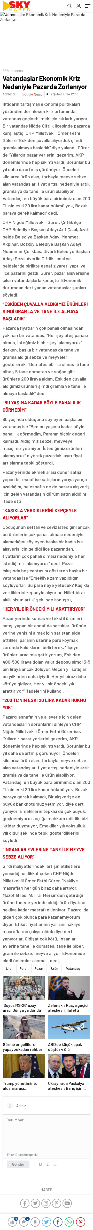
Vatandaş (73, 968)
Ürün (54, 968)
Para (23, 968)
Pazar (39, 968)
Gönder (18, 1164)
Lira (9, 968)
